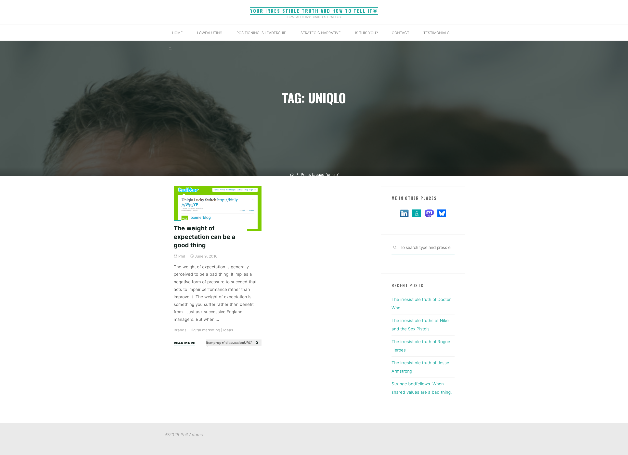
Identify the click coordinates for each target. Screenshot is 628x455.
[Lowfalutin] (416, 212)
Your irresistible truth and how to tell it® (314, 10)
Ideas (228, 330)
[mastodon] (429, 212)
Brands (180, 330)
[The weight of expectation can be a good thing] (218, 208)
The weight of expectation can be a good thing (204, 236)
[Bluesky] (441, 212)
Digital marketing (205, 330)
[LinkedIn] (404, 212)
